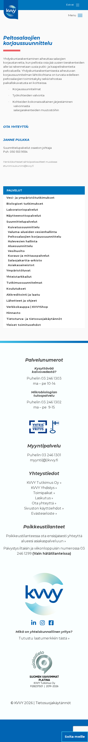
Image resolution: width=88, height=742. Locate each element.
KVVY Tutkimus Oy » (44, 483)
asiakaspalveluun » (50, 541)
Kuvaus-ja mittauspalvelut (28, 255)
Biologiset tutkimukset (24, 203)
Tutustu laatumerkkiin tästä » (44, 638)
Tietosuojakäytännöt (53, 703)
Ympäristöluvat (18, 270)
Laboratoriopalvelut (22, 209)
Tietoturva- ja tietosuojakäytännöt (34, 318)
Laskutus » (44, 498)
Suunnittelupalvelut (21, 221)
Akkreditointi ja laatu (23, 294)
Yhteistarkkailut (19, 276)
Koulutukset (16, 288)
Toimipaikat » (44, 493)
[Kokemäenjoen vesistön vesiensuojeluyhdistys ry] (11, 5)
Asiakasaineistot (21, 265)
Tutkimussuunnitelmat (24, 282)
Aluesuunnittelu (20, 246)
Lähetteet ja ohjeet (21, 300)
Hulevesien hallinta (22, 241)
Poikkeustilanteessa (23, 536)
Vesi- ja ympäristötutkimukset (30, 197)
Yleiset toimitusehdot (23, 324)
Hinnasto (13, 312)
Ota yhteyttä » (44, 503)
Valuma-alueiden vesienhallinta (32, 232)
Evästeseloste (42, 513)
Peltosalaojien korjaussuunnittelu (34, 236)
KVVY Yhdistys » (44, 488)
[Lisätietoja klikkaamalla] (44, 670)
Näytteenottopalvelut (23, 215)
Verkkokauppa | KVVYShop (27, 306)
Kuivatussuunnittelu (24, 227)
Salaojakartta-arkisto (25, 260)
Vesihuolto (16, 251)
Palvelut (14, 190)
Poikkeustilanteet (44, 526)
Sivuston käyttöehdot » (44, 508)
